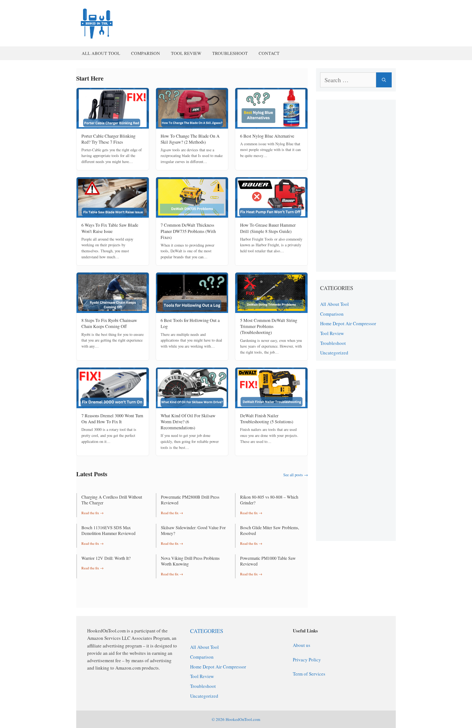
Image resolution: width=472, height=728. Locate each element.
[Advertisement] (356, 186)
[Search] (384, 79)
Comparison (145, 53)
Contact (269, 53)
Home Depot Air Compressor (348, 323)
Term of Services (309, 674)
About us (301, 645)
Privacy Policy (307, 659)
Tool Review (186, 53)
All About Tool (101, 53)
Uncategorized (334, 353)
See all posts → (295, 474)
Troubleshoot (230, 53)
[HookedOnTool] (96, 22)
